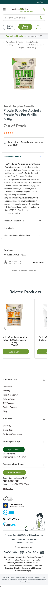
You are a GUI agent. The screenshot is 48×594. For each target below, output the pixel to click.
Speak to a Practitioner (13, 464)
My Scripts (39, 27)
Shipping (6, 390)
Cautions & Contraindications (17, 235)
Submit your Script (11, 441)
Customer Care (10, 379)
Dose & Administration (14, 220)
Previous (5, 328)
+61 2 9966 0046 (21, 484)
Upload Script (14, 449)
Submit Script (10, 26)
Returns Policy (9, 398)
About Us (7, 418)
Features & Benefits (12, 156)
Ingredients (9, 228)
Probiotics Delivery (10, 394)
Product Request (10, 407)
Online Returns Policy (25, 542)
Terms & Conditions (18, 539)
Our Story (7, 425)
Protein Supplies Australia (19, 106)
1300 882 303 (11, 481)
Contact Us (7, 386)
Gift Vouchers (8, 403)
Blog (5, 411)
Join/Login (40, 2)
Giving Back (8, 429)
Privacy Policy (32, 539)
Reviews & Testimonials (12, 434)
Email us (9, 489)
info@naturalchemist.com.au (14, 456)
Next (45, 328)
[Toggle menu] (4, 10)
